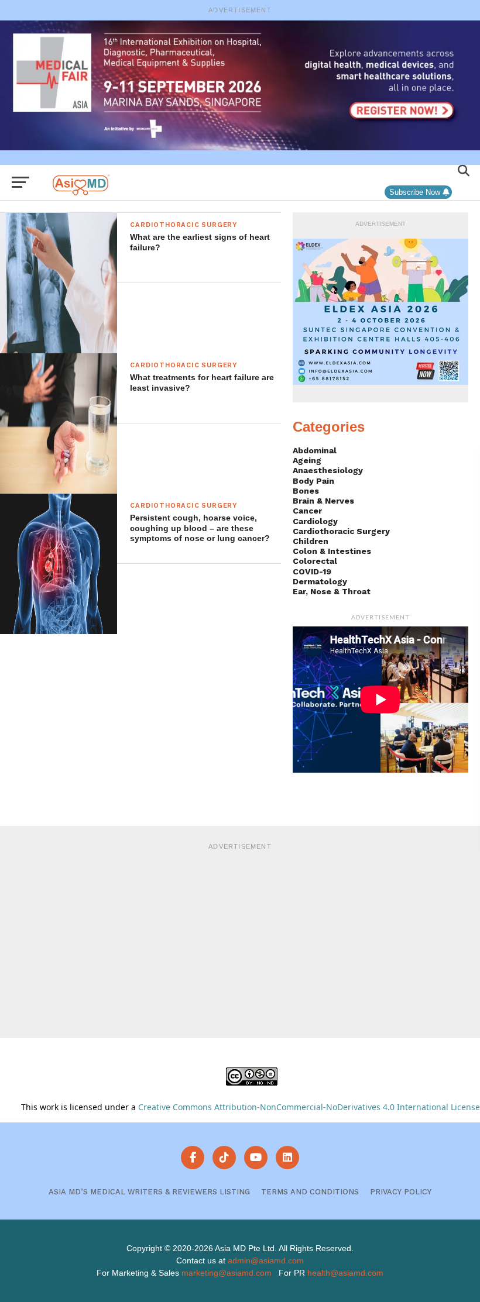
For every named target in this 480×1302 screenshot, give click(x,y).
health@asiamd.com (345, 1272)
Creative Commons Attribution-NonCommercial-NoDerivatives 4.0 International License (309, 1106)
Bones (306, 490)
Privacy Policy (400, 1191)
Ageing (307, 460)
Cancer (307, 510)
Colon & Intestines (332, 551)
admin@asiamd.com (266, 1260)
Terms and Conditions (310, 1191)
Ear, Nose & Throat (332, 591)
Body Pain (313, 480)
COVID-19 (312, 571)
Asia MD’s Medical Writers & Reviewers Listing (149, 1191)
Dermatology (320, 581)
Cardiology (315, 521)
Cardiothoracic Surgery (341, 531)
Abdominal (315, 450)
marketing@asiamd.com (226, 1272)
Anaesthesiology (328, 470)
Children (310, 541)
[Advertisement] (240, 939)
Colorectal (315, 561)
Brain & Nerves (323, 500)
